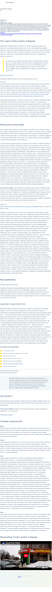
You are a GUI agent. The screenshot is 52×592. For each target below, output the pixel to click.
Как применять (21, 33)
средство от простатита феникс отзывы (12, 363)
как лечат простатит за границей (30, 206)
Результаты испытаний (11, 33)
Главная (2, 32)
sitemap (19, 576)
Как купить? (28, 33)
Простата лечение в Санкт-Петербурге (10, 206)
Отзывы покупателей (36, 33)
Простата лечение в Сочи (16, 96)
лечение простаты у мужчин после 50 (33, 96)
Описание (2, 33)
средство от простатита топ (10, 366)
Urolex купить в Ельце (24, 94)
